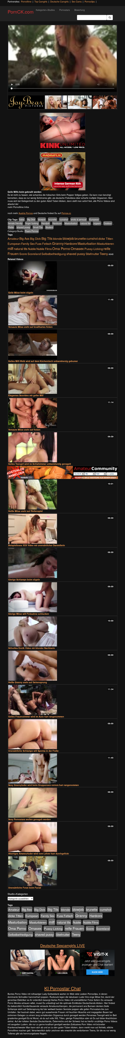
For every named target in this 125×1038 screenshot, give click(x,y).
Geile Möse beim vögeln (20, 292)
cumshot (64, 219)
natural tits (85, 223)
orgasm (97, 223)
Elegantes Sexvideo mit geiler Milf (25, 395)
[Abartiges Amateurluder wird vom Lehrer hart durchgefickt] (62, 837)
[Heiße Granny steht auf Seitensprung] (62, 666)
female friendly (15, 223)
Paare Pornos (31, 231)
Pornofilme (26, 1)
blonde (57, 238)
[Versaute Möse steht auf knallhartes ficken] (62, 310)
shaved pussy (23, 227)
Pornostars (64, 9)
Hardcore (57, 223)
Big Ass (24, 238)
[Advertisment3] (62, 472)
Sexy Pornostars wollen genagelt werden (29, 819)
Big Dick (31, 219)
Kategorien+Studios (45, 9)
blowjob (41, 219)
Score (23, 254)
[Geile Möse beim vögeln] (62, 276)
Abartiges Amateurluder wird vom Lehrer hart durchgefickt (38, 853)
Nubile (32, 249)
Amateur (13, 238)
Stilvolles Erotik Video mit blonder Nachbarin (31, 648)
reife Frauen (74, 928)
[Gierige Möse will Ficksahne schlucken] (62, 597)
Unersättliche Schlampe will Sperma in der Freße (33, 750)
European (94, 219)
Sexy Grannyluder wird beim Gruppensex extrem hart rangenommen (43, 785)
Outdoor (108, 223)
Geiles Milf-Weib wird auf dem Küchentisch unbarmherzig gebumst (43, 361)
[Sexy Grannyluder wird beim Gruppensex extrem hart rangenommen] (62, 768)
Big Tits (46, 238)
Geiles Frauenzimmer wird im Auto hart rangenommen (36, 716)
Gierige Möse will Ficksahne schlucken (28, 613)
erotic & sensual (78, 219)
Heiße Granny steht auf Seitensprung (27, 682)
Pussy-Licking (93, 249)
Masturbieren (105, 243)
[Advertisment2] (62, 171)
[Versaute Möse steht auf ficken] (62, 413)
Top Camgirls (40, 1)
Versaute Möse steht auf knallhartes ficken (30, 326)
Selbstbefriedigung (53, 254)
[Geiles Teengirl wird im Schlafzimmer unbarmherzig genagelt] (62, 447)
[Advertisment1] (62, 131)
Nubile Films (44, 249)
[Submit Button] (110, 17)
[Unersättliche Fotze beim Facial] (62, 871)
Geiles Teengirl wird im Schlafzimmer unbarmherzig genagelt (39, 463)
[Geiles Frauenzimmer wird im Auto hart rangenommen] (62, 700)
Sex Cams (77, 1)
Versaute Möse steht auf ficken (24, 429)
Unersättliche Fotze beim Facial (24, 887)
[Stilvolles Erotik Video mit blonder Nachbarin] (62, 631)
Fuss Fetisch (43, 243)
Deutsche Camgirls (59, 1)
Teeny (104, 253)
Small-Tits (38, 227)
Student (49, 227)
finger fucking (31, 223)
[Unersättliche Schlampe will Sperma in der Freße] (62, 734)
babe (21, 219)
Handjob (45, 223)
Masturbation (71, 223)
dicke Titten (105, 238)
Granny (58, 243)
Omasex (77, 248)
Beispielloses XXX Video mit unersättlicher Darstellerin (36, 545)
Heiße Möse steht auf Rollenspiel (25, 511)
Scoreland (34, 254)
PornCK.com (21, 11)
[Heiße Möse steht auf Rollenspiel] (62, 494)
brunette (52, 219)
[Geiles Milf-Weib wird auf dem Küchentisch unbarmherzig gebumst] (62, 345)
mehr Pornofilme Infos (18, 207)
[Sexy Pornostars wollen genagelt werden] (62, 803)
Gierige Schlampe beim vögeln (24, 579)
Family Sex (28, 244)
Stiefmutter (92, 254)
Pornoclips (90, 1)
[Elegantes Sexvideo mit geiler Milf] (62, 379)
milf (10, 248)
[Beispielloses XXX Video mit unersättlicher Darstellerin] (62, 529)
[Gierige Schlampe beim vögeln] (62, 563)
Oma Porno (61, 248)
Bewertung (79, 9)
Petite (11, 227)
